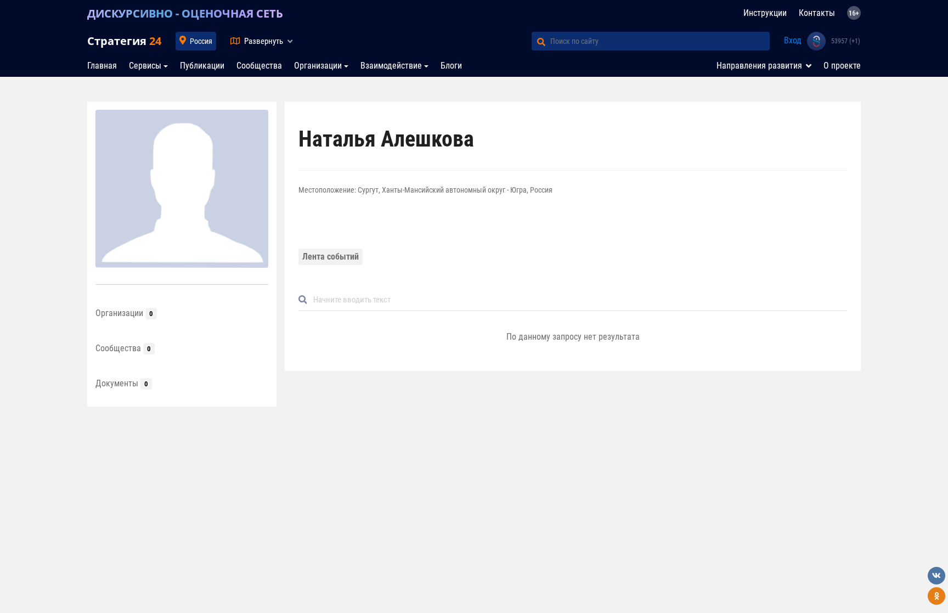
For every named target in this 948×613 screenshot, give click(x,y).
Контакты (817, 13)
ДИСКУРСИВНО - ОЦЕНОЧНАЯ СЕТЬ (185, 13)
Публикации (202, 65)
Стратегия (124, 40)
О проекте (842, 65)
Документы (121, 383)
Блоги (451, 65)
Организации (318, 65)
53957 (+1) (845, 41)
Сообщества (259, 65)
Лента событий (330, 256)
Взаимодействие (391, 65)
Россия (201, 41)
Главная (102, 65)
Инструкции (765, 13)
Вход (793, 40)
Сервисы (145, 65)
